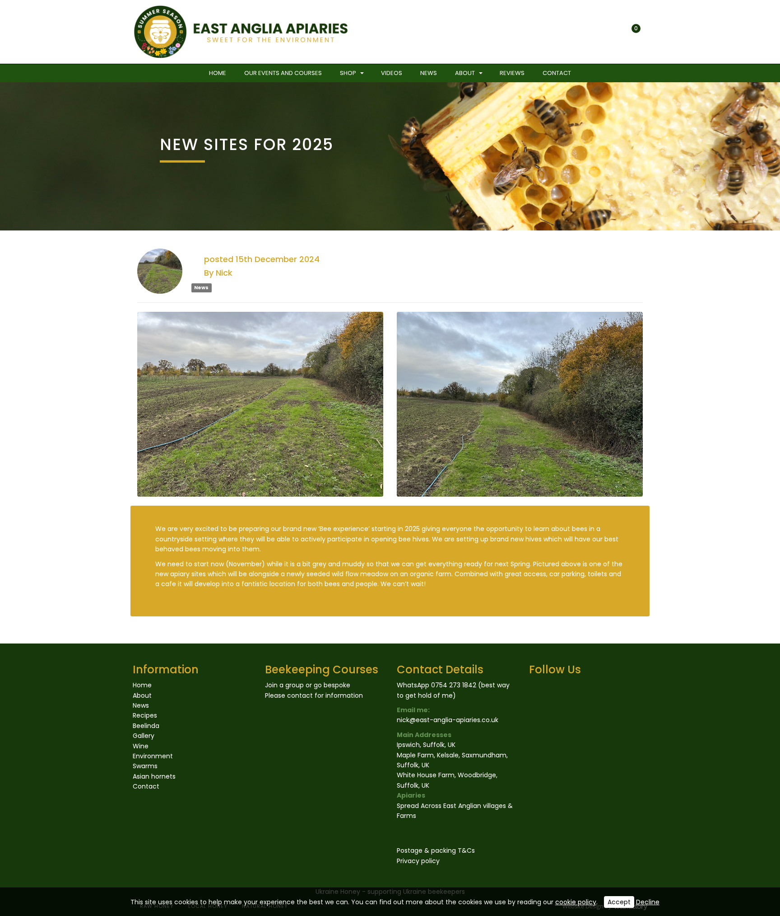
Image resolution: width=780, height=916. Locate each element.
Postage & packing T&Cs (436, 850)
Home (217, 73)
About (465, 73)
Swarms (145, 765)
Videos (391, 73)
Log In (605, 30)
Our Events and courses (283, 73)
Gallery (143, 735)
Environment (153, 756)
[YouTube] (539, 690)
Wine (141, 746)
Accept (619, 902)
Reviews (512, 73)
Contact (557, 73)
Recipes (145, 715)
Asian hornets (154, 776)
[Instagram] (562, 690)
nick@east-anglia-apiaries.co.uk (447, 719)
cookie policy (575, 902)
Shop (348, 73)
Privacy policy (418, 860)
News (428, 73)
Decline (647, 902)
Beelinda (146, 725)
